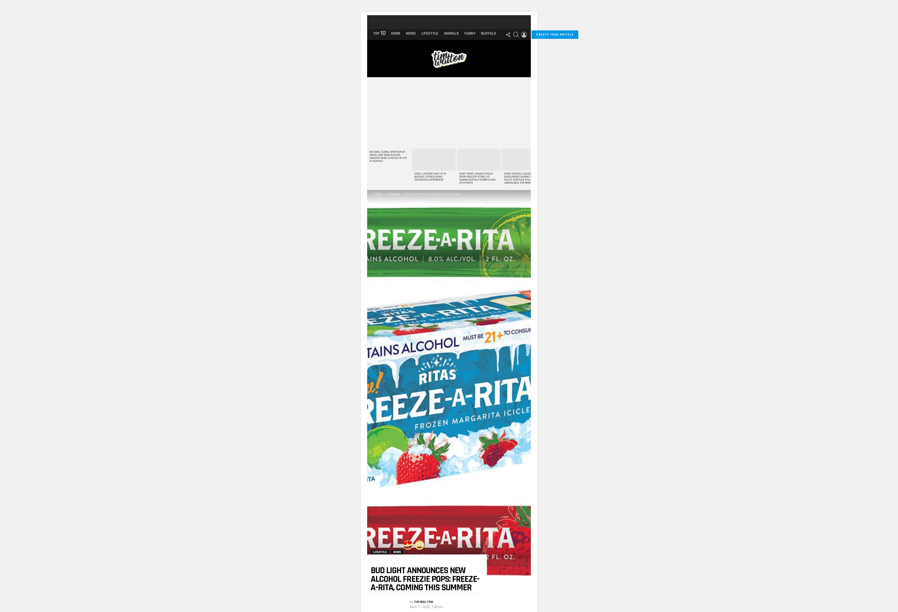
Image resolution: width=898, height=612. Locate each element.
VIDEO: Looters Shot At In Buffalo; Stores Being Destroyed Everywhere (430, 177)
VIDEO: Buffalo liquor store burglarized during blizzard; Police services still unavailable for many (522, 178)
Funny (469, 33)
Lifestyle (429, 33)
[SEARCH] (516, 34)
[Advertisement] (449, 112)
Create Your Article (555, 35)
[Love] (408, 545)
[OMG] (419, 545)
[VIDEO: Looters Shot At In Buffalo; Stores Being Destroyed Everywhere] (434, 160)
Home (395, 33)
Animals (451, 33)
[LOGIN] (524, 34)
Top (379, 33)
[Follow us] (508, 34)
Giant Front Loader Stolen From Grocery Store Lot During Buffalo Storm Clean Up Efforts (477, 178)
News (411, 33)
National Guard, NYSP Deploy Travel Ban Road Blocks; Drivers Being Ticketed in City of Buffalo (388, 156)
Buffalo (488, 33)
